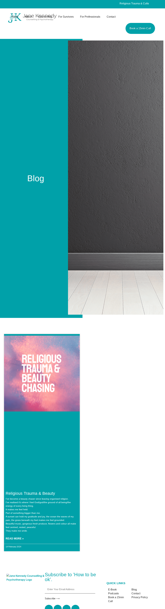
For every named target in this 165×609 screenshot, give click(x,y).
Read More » (15, 538)
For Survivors (66, 16)
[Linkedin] (24, 4)
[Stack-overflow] (30, 4)
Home (14, 16)
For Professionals (90, 16)
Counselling (45, 16)
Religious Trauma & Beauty (30, 493)
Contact (111, 16)
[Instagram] (18, 4)
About (28, 16)
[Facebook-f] (12, 4)
